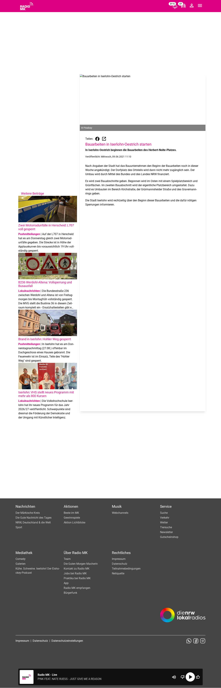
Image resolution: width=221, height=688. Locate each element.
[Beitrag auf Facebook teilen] (97, 139)
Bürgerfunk (70, 592)
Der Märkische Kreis (28, 512)
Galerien (21, 563)
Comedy (21, 559)
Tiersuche (166, 527)
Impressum (119, 559)
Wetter (164, 522)
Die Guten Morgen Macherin (81, 563)
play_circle (190, 676)
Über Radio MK (76, 553)
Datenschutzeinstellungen (67, 640)
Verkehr (164, 517)
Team (67, 559)
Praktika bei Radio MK (77, 578)
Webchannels (120, 512)
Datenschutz (119, 563)
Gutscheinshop (169, 537)
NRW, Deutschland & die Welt (33, 522)
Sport (19, 527)
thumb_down (183, 677)
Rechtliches (121, 553)
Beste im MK (71, 512)
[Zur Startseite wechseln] (26, 6)
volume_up (174, 677)
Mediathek (24, 553)
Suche (164, 512)
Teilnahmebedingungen (126, 568)
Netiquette (118, 573)
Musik (117, 506)
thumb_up (198, 677)
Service (166, 506)
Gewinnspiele (72, 517)
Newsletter (166, 532)
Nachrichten (25, 506)
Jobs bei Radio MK (75, 573)
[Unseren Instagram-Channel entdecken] (202, 641)
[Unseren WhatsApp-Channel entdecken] (189, 641)
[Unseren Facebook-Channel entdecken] (196, 641)
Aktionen (71, 506)
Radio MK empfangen (77, 588)
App (66, 583)
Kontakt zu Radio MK (76, 568)
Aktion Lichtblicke (74, 522)
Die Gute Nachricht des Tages (33, 517)
